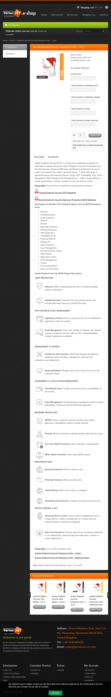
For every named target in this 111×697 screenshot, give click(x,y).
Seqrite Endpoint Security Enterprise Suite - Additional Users (96, 600)
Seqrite (79, 55)
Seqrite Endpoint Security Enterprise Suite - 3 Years (78, 600)
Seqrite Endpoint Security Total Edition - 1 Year (40, 599)
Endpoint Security (51, 565)
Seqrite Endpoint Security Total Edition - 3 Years (58, 599)
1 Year (75, 565)
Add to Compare (91, 141)
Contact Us (35, 670)
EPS (80, 565)
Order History (90, 674)
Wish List (88, 677)
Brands (61, 670)
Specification (53, 157)
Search (12, 41)
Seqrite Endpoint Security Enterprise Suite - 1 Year (37, 41)
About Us (8, 670)
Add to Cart (39, 606)
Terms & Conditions (12, 674)
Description (39, 157)
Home (44, 15)
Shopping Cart (88, 15)
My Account (72, 15)
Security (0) (10, 54)
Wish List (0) (57, 15)
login (32, 31)
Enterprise (63, 565)
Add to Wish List (78, 141)
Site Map (34, 674)
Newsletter (89, 680)
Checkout (103, 15)
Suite (70, 565)
